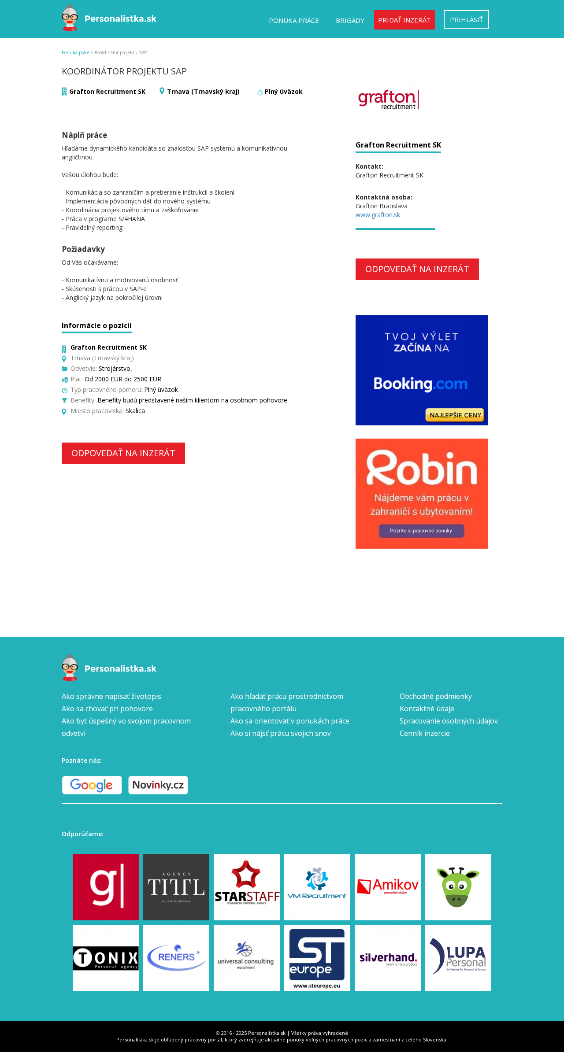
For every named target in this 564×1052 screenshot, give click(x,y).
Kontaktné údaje (427, 708)
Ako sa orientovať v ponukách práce (289, 721)
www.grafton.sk (378, 214)
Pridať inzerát (404, 19)
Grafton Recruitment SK (107, 91)
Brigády (350, 20)
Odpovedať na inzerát (123, 453)
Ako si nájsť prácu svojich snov (280, 733)
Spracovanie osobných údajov (449, 721)
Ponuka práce (294, 20)
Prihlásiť (466, 19)
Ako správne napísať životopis (111, 696)
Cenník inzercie (425, 733)
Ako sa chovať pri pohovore (107, 708)
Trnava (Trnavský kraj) (203, 91)
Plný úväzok (284, 91)
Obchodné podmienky (436, 696)
